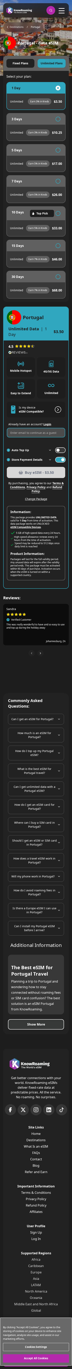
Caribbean (36, 1266)
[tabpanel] (36, 190)
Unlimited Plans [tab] (52, 63)
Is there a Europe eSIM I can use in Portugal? (34, 910)
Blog (36, 1165)
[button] (31, 653)
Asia (36, 1278)
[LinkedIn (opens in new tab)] (48, 1109)
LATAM (36, 1285)
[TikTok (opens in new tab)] (61, 1109)
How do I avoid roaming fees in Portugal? (34, 892)
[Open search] (50, 10)
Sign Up (36, 1232)
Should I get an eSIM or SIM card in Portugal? (34, 842)
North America (36, 1291)
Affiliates (36, 1212)
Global (36, 1310)
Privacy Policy (36, 487)
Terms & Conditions (36, 1192)
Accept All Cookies (36, 1358)
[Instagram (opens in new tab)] (36, 1109)
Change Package (36, 499)
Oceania (36, 1298)
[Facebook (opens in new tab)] (10, 1109)
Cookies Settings (36, 1347)
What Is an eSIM (36, 1146)
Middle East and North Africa (36, 1304)
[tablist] (36, 63)
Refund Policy (36, 1205)
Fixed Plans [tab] (20, 63)
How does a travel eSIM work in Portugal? (34, 860)
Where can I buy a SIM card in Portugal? (34, 824)
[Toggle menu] (62, 11)
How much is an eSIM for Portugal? (34, 735)
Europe (36, 1272)
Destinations (36, 1140)
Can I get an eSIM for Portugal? (32, 719)
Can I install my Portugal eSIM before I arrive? (34, 928)
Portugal (35, 27)
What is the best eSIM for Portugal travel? (34, 771)
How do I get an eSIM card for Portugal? (34, 807)
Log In (36, 1239)
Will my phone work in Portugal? (33, 876)
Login (47, 424)
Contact (36, 1159)
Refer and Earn (36, 1172)
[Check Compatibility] (57, 409)
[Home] (19, 10)
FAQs (36, 1153)
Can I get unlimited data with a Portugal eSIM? (34, 789)
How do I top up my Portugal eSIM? (34, 753)
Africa (36, 1259)
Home (36, 1133)
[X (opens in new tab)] (23, 1109)
